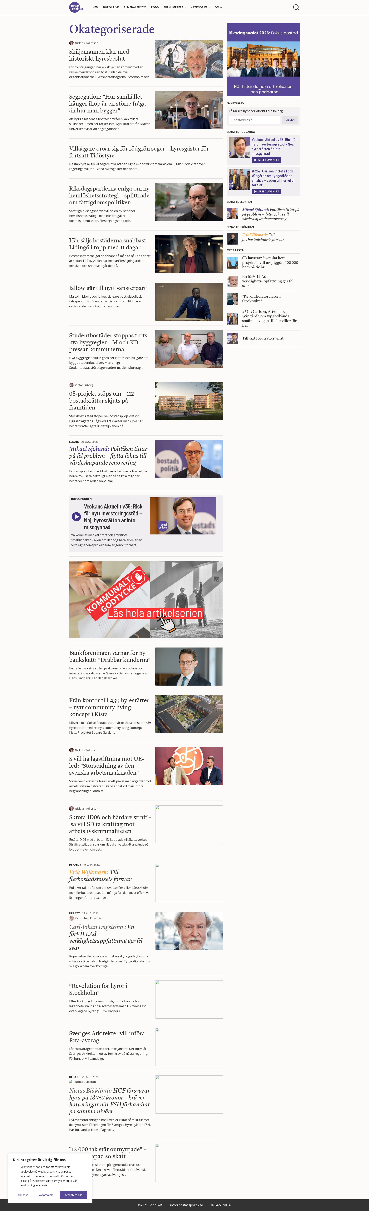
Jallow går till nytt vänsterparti (108, 288)
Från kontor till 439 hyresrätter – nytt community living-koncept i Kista (109, 707)
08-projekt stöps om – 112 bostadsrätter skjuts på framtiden (101, 401)
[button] (266, 160)
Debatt (74, 913)
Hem (95, 7)
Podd (155, 7)
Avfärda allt (46, 1195)
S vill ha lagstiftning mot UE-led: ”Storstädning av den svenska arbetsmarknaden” (106, 766)
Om (217, 7)
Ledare (74, 442)
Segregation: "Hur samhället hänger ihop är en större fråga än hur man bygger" (107, 104)
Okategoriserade (112, 30)
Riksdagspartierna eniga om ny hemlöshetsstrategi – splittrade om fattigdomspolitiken (109, 196)
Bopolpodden (81, 499)
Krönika (75, 865)
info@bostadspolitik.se (186, 1205)
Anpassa (23, 1195)
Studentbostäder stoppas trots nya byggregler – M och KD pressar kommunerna (108, 343)
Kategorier (199, 7)
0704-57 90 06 (221, 1205)
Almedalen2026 (135, 7)
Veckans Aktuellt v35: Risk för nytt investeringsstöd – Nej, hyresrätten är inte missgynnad (274, 146)
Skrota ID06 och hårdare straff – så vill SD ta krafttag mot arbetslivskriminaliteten (110, 824)
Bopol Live (111, 7)
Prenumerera (174, 7)
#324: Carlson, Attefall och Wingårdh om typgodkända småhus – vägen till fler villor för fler (273, 178)
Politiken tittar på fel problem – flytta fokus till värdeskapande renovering (108, 456)
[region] (50, 1178)
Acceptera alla (73, 1195)
